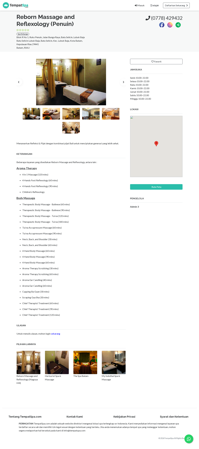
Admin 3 (134, 206)
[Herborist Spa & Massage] (57, 362)
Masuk (141, 5)
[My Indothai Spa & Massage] (114, 362)
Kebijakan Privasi (124, 416)
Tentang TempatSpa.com (24, 416)
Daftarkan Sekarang (175, 5)
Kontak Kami (75, 416)
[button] (178, 24)
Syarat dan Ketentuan (174, 416)
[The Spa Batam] (85, 362)
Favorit (157, 61)
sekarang (55, 333)
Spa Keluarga (23, 34)
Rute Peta (156, 186)
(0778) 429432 (166, 18)
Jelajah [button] (155, 5)
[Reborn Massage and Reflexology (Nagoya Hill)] (28, 362)
